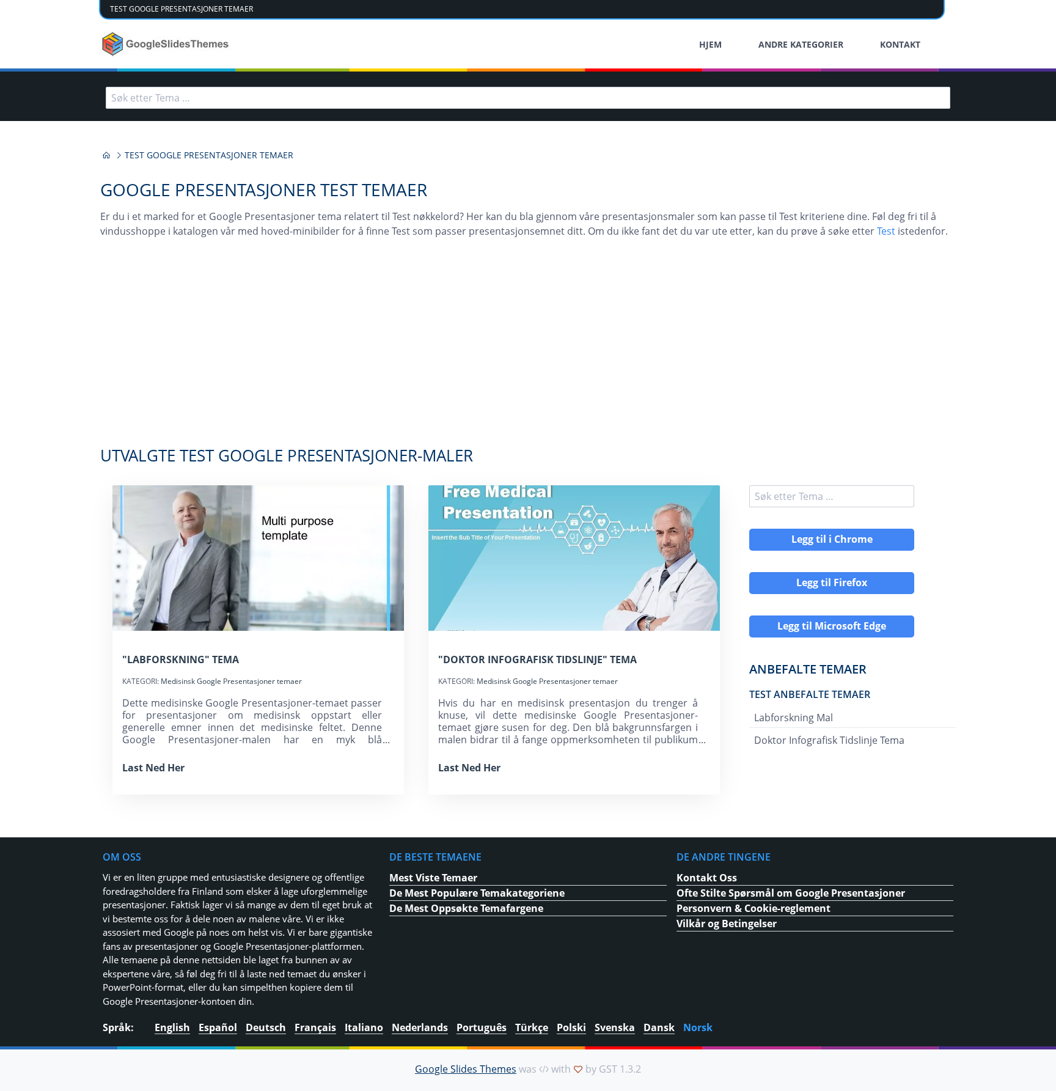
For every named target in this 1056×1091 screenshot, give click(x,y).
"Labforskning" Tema (180, 659)
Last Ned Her (153, 767)
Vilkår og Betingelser (726, 923)
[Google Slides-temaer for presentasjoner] (106, 155)
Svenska (615, 1027)
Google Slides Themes (465, 1069)
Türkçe (531, 1027)
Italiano (364, 1027)
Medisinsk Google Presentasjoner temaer (231, 681)
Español (218, 1027)
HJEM (710, 44)
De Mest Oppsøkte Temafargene (466, 908)
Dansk (659, 1027)
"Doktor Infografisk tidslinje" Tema (537, 659)
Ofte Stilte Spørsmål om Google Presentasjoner (790, 893)
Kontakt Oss (706, 877)
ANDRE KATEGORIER (800, 44)
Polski (571, 1027)
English (172, 1027)
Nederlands (420, 1027)
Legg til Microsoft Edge (831, 626)
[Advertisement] (528, 348)
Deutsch (266, 1027)
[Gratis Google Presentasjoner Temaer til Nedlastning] (166, 44)
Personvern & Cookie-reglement (753, 908)
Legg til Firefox (831, 582)
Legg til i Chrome (832, 539)
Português (482, 1027)
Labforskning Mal (793, 717)
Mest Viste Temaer (433, 877)
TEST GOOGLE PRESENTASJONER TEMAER (181, 9)
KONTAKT (900, 44)
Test (886, 231)
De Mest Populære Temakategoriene (477, 893)
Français (315, 1027)
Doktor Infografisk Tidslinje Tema (829, 740)
